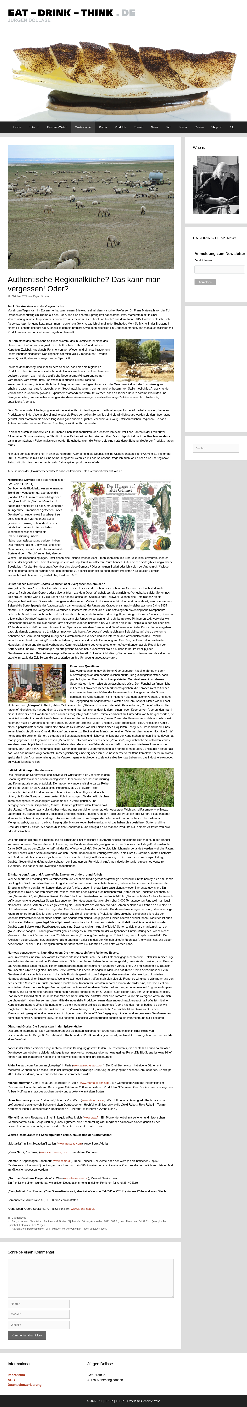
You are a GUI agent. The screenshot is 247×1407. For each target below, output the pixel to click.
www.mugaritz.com (70, 1143)
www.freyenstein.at (76, 1178)
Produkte (120, 127)
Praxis (103, 127)
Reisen (199, 127)
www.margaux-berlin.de (94, 1082)
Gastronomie (83, 127)
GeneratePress (150, 1401)
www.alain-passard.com (88, 1065)
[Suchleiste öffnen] (231, 127)
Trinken (138, 127)
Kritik (32, 127)
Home (17, 127)
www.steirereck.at (93, 1100)
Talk (168, 127)
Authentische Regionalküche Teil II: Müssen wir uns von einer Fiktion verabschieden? (59, 1228)
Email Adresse (203, 260)
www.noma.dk (62, 1160)
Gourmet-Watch (57, 127)
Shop (214, 127)
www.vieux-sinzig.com (54, 1152)
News (154, 127)
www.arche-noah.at (83, 1208)
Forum (183, 127)
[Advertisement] (218, 368)
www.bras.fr (91, 1117)
